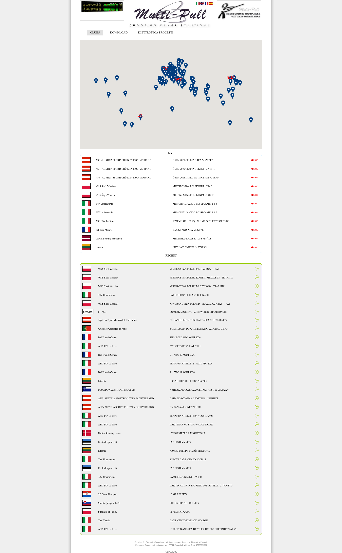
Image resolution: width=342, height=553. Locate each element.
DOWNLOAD (119, 32)
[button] (196, 90)
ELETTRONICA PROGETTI (155, 32)
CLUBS (95, 32)
